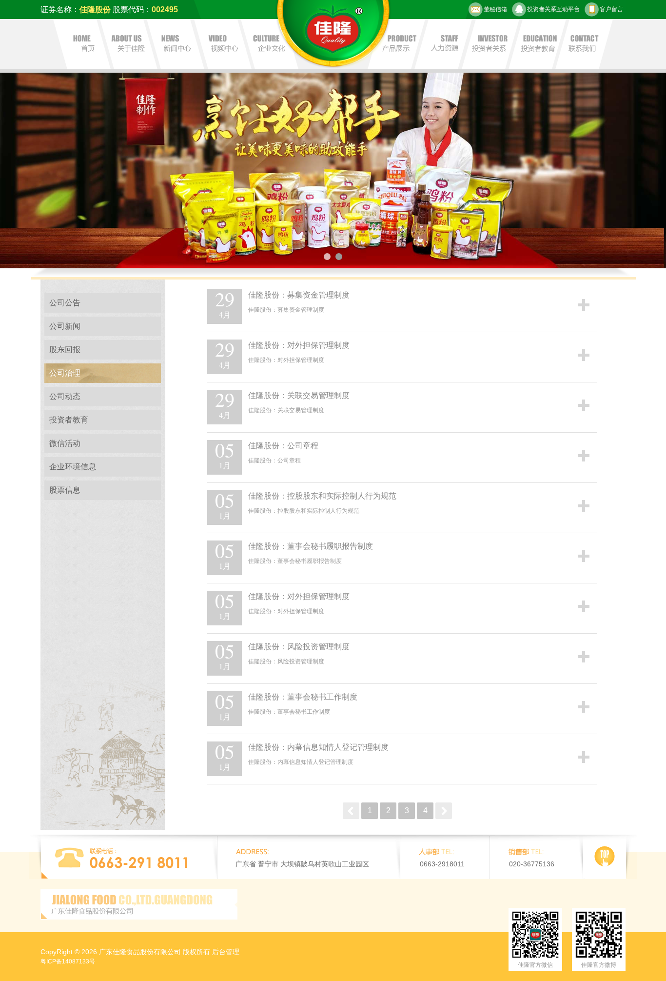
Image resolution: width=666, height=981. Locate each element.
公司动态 (64, 396)
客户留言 (611, 9)
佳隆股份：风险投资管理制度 (299, 646)
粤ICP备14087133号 (67, 961)
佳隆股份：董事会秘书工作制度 (302, 697)
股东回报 (64, 349)
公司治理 (64, 373)
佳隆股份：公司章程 (283, 445)
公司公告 (64, 303)
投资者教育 (68, 420)
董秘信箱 (495, 9)
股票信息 (64, 490)
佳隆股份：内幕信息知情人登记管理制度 (318, 747)
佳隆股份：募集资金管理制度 (299, 295)
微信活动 (64, 443)
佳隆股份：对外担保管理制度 (299, 345)
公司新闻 (64, 326)
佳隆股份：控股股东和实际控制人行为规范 (322, 496)
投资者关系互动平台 (553, 9)
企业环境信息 (72, 466)
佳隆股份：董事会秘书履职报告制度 (310, 546)
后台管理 (225, 952)
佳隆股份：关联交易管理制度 (299, 395)
